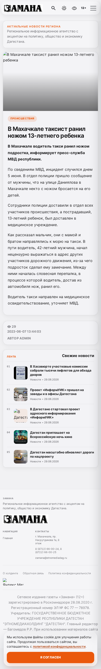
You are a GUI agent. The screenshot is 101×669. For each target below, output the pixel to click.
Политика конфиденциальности (69, 573)
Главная (8, 538)
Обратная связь (33, 573)
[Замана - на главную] (23, 8)
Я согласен (50, 657)
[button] (93, 8)
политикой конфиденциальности (59, 646)
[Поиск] (53, 8)
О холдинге (10, 573)
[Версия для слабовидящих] (74, 8)
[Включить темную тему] (64, 8)
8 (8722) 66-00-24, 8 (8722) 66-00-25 (48, 550)
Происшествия (22, 118)
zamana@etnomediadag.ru (51, 557)
